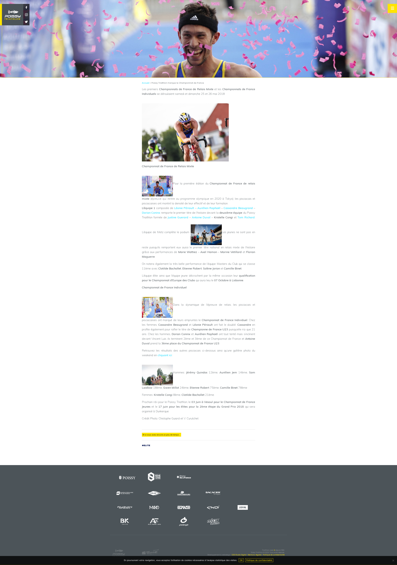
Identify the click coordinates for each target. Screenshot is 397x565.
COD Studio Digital (239, 555)
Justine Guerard (178, 217)
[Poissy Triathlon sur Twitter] (26, 22)
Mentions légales (255, 555)
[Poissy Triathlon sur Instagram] (26, 15)
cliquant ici (165, 355)
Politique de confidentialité (274, 555)
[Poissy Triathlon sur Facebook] (26, 7)
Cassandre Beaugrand (238, 208)
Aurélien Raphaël (208, 208)
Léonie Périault (184, 208)
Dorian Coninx (151, 212)
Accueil (145, 83)
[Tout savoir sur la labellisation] (150, 552)
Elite (147, 445)
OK (241, 560)
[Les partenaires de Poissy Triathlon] (127, 478)
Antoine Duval (201, 217)
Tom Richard (246, 217)
